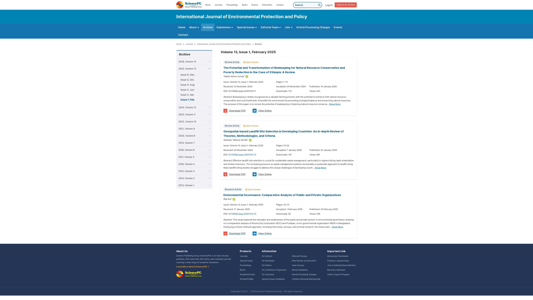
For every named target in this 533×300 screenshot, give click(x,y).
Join (288, 27)
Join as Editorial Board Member (341, 265)
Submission (223, 27)
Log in (329, 5)
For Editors (266, 265)
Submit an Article (346, 4)
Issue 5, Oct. (187, 79)
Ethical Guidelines (300, 270)
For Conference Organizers (274, 270)
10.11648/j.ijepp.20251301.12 (242, 154)
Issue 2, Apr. (187, 94)
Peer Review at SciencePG (304, 261)
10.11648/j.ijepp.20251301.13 (242, 214)
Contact (280, 5)
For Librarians (268, 274)
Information (267, 5)
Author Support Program (338, 274)
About (193, 27)
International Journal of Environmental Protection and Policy (224, 44)
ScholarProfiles (246, 279)
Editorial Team (270, 27)
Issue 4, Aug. (188, 84)
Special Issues (246, 27)
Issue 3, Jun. (188, 89)
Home (207, 5)
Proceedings (232, 5)
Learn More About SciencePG (192, 266)
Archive (208, 27)
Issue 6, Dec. (188, 74)
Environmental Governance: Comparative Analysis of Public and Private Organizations (282, 195)
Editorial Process (299, 256)
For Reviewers (268, 261)
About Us (182, 251)
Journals (218, 5)
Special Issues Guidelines (273, 279)
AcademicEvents (247, 274)
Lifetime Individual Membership (306, 279)
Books (244, 5)
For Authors (267, 256)
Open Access (298, 265)
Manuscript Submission (337, 256)
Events (255, 5)
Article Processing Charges (313, 27)
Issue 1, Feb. (188, 99)
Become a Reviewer (336, 270)
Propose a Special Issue (338, 261)
